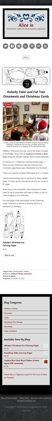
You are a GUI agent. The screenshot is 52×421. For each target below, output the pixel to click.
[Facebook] (12, 44)
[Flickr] (39, 44)
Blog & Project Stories (9, 398)
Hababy (26, 271)
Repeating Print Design (13, 322)
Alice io (26, 25)
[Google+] (19, 44)
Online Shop (24, 398)
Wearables (8, 326)
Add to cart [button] (9, 255)
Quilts (6, 317)
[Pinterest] (32, 44)
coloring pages (18, 271)
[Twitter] (6, 44)
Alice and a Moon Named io (41, 398)
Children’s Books (11, 308)
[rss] (46, 44)
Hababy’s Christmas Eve (26, 401)
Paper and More (10, 331)
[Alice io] (26, 17)
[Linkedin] (26, 44)
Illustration (28, 274)
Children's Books (17, 274)
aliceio (13, 276)
